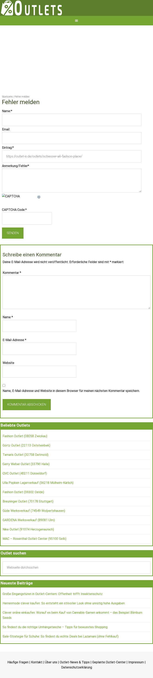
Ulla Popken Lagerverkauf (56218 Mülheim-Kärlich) (38, 497)
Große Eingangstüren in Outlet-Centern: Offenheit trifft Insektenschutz (53, 608)
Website (8, 377)
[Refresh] (39, 210)
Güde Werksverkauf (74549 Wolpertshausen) (34, 525)
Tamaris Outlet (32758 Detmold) (25, 469)
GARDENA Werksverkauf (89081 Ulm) (29, 534)
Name (8, 331)
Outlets (76, 15)
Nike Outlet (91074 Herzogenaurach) (28, 543)
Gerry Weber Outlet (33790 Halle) (26, 478)
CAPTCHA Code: (14, 224)
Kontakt (36, 676)
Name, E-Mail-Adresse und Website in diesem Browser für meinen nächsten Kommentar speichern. (71, 405)
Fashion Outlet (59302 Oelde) (23, 506)
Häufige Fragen (17, 676)
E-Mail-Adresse (14, 354)
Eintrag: (8, 161)
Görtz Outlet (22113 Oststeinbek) (26, 459)
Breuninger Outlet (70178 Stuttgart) (28, 515)
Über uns (51, 676)
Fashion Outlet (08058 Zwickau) (25, 450)
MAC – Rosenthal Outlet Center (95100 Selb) (34, 553)
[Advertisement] (76, 69)
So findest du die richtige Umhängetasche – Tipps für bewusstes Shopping (55, 641)
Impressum (136, 676)
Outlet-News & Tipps (75, 676)
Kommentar (12, 286)
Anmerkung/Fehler (15, 180)
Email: (6, 143)
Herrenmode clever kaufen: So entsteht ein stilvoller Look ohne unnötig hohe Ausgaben (64, 617)
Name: (7, 125)
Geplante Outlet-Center (109, 676)
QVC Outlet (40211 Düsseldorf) (25, 487)
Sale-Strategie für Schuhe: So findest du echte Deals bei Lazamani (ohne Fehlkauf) (61, 650)
